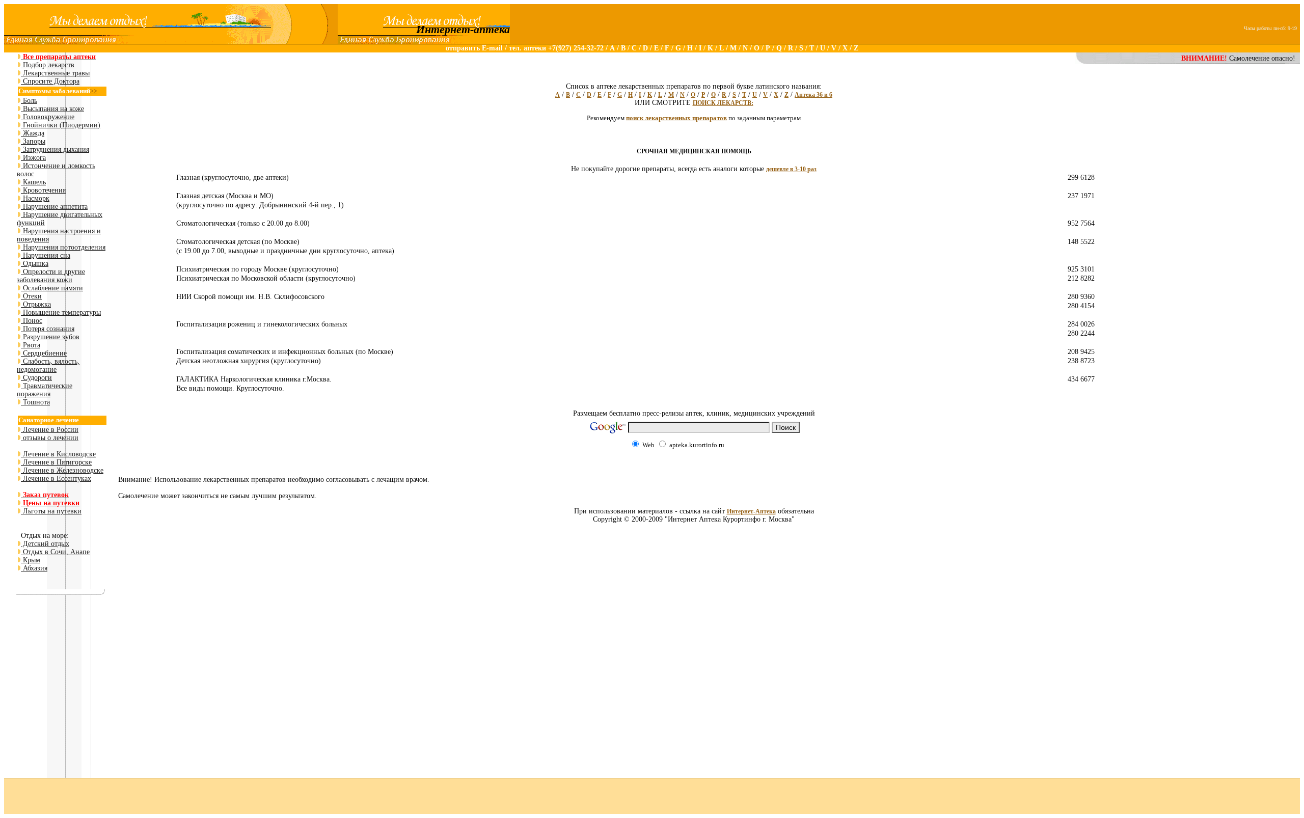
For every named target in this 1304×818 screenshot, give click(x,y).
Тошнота (35, 402)
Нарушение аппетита (54, 206)
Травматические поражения (44, 390)
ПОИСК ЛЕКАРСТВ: (723, 102)
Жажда (32, 133)
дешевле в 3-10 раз (791, 169)
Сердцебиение (44, 353)
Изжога (33, 157)
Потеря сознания (47, 329)
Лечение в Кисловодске (58, 454)
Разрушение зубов (50, 337)
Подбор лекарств (47, 65)
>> (93, 91)
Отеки (31, 296)
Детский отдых (45, 544)
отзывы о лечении (49, 438)
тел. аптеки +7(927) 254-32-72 (557, 48)
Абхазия (34, 568)
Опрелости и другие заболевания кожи (51, 276)
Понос (31, 320)
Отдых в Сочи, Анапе (55, 552)
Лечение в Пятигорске (56, 462)
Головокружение (47, 117)
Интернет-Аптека (751, 511)
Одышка (34, 263)
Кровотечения (43, 190)
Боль (29, 100)
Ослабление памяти (52, 288)
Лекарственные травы (55, 73)
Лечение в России (49, 429)
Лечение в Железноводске (62, 470)
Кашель (33, 182)
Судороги (36, 377)
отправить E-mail (474, 48)
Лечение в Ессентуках (56, 478)
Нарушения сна (45, 255)
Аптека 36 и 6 (813, 94)
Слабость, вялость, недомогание (48, 365)
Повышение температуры (61, 312)
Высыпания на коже (52, 109)
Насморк (35, 198)
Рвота (30, 345)
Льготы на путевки (51, 511)
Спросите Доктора (50, 81)
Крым (30, 560)
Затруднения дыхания (55, 149)
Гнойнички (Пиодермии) (60, 125)
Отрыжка (36, 304)
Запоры (33, 141)
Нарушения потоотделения (63, 247)
